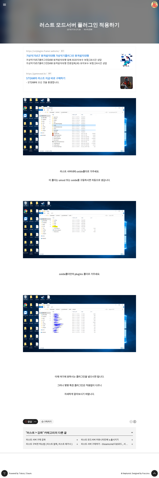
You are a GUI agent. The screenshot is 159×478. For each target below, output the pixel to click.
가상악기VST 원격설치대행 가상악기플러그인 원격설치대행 (57, 56)
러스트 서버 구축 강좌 (36, 439)
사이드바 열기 (4, 4)
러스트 (31, 432)
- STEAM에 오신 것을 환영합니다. (42, 82)
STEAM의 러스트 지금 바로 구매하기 (45, 78)
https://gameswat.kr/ (36, 73)
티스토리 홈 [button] (4, 473)
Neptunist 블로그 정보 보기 (154, 4)
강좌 (40, 432)
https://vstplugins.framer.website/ (42, 51)
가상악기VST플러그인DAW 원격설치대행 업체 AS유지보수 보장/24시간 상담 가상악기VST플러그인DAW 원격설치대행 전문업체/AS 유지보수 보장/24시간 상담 (66, 61)
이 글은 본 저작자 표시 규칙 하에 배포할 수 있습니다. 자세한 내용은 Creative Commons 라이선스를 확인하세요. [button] (132, 421)
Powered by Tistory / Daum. (20, 473)
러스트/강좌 (88, 29)
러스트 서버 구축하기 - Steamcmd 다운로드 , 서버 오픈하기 (107, 444)
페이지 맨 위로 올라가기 (154, 473)
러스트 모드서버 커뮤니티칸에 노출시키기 (100, 439)
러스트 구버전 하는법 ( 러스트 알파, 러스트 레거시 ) (49, 444)
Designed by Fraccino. (141, 473)
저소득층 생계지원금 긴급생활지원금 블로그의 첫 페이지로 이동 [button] (79, 4)
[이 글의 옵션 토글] (35, 421)
